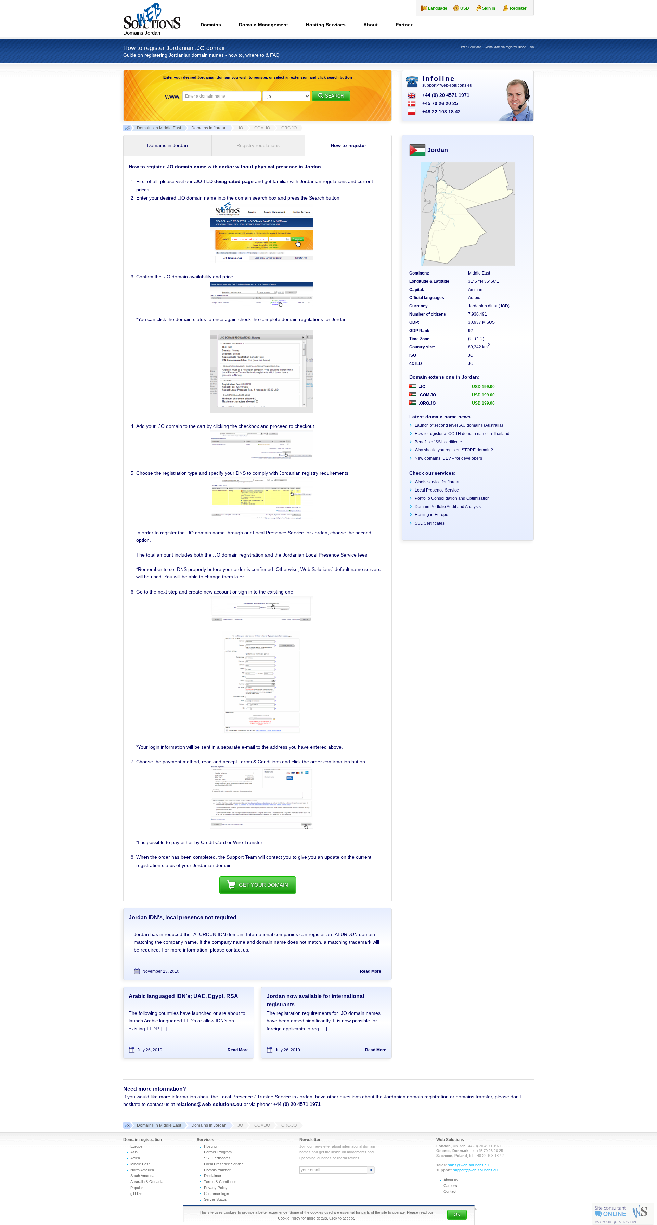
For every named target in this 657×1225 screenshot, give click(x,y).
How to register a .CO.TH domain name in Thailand (462, 433)
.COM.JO (427, 395)
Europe (136, 1146)
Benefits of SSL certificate (438, 441)
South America (142, 1176)
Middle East (140, 1164)
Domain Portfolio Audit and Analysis (448, 506)
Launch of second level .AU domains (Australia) (459, 425)
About (370, 24)
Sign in (488, 8)
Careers (450, 1186)
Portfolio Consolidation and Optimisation (452, 498)
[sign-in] (261, 620)
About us (450, 1180)
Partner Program (218, 1152)
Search (334, 96)
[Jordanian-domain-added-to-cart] (261, 458)
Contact (449, 1191)
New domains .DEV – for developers (448, 458)
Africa (135, 1158)
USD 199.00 (483, 386)
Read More (370, 971)
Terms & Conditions (220, 1181)
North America (142, 1170)
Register (518, 8)
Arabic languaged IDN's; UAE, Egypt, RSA (183, 996)
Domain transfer (217, 1170)
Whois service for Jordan (438, 482)
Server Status (215, 1199)
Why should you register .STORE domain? (454, 450)
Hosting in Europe (431, 514)
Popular (136, 1188)
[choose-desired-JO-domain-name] (261, 261)
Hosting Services (326, 24)
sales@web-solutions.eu (468, 1165)
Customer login (216, 1193)
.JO (421, 386)
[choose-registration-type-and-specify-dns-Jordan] (261, 518)
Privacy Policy (216, 1188)
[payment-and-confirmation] (261, 827)
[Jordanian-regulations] (261, 411)
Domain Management (263, 24)
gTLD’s (136, 1193)
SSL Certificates (430, 523)
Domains (211, 24)
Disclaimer (212, 1176)
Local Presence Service (437, 490)
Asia (134, 1152)
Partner (404, 24)
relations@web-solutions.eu (209, 1104)
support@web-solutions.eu (447, 85)
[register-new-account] (261, 732)
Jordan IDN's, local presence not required (182, 917)
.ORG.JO (427, 403)
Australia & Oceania (146, 1181)
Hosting (210, 1146)
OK (457, 1214)
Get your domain (263, 885)
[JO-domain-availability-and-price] (261, 305)
